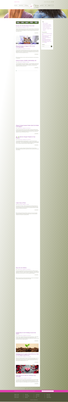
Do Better (46, 23)
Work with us (21, 5)
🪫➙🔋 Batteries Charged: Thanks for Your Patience (25, 137)
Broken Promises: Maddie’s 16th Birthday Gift (26, 60)
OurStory (44, 27)
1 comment (27, 27)
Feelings (50, 24)
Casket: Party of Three (21, 202)
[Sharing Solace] (34, 5)
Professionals (47, 27)
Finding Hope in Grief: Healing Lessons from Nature (26, 333)
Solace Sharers (45, 28)
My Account (26, 394)
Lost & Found (37, 394)
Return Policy (48, 394)
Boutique (15, 5)
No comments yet (28, 48)
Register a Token (16, 394)
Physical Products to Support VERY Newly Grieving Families (25, 46)
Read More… (36, 54)
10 (28, 388)
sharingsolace (24, 27)
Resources (26, 397)
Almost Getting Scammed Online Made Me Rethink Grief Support (27, 126)
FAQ (36, 397)
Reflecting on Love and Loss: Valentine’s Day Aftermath (26, 376)
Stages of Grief (49, 28)
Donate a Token (16, 397)
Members (49, 5)
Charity (44, 23)
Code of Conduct (49, 397)
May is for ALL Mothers (21, 267)
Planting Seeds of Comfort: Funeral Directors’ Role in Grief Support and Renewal (27, 354)
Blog (45, 5)
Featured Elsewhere (45, 24)
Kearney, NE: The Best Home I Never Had (25, 25)
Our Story (26, 5)
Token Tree (42, 5)
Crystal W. (21, 27)
